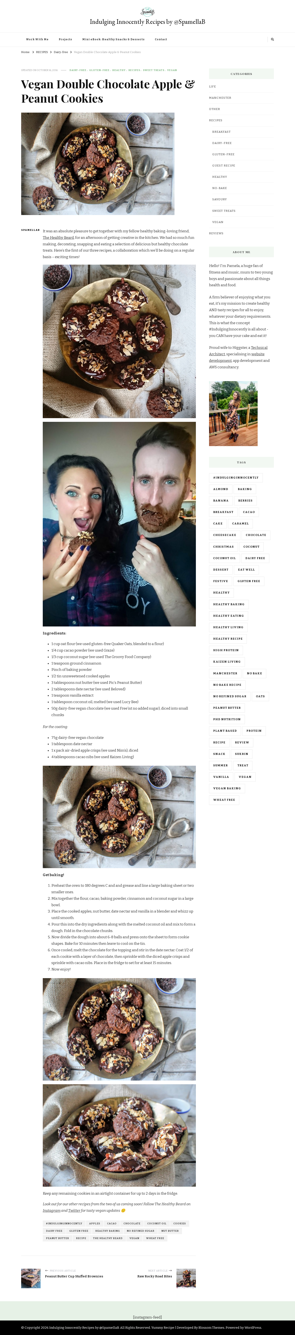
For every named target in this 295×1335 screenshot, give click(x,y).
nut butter (170, 1230)
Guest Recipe (223, 165)
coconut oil (157, 1223)
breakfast (223, 512)
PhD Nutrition (227, 719)
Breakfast (221, 132)
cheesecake (224, 535)
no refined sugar (140, 1230)
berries (245, 500)
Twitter (74, 1210)
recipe (81, 1238)
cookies (179, 1223)
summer (220, 765)
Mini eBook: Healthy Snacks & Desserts (113, 39)
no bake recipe (227, 685)
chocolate (132, 1223)
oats (260, 696)
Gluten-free (99, 70)
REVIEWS (216, 233)
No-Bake (219, 188)
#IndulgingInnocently (64, 1223)
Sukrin (241, 754)
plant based (225, 731)
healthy (221, 592)
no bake (254, 673)
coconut (251, 547)
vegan (134, 1238)
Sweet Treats (153, 70)
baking (245, 489)
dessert (220, 569)
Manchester (225, 673)
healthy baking (107, 1230)
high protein (226, 650)
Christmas (223, 547)
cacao (112, 1223)
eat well (246, 569)
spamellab (29, 229)
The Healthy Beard (58, 237)
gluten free (78, 1230)
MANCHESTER (220, 98)
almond (220, 489)
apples (94, 1223)
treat (242, 765)
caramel (240, 523)
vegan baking (227, 788)
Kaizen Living (227, 661)
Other (214, 109)
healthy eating (228, 616)
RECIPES (134, 70)
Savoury (219, 199)
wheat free (155, 1238)
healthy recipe (228, 639)
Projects (65, 39)
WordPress (252, 1328)
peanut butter (57, 1238)
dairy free (54, 1230)
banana (221, 500)
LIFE (212, 86)
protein (254, 731)
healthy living (228, 627)
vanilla (221, 777)
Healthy (119, 70)
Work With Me (37, 39)
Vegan (172, 70)
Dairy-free (78, 70)
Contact (161, 39)
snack (219, 754)
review (242, 742)
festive (220, 581)
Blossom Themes (211, 1328)
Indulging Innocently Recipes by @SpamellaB (147, 21)
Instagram (51, 1210)
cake (218, 523)
